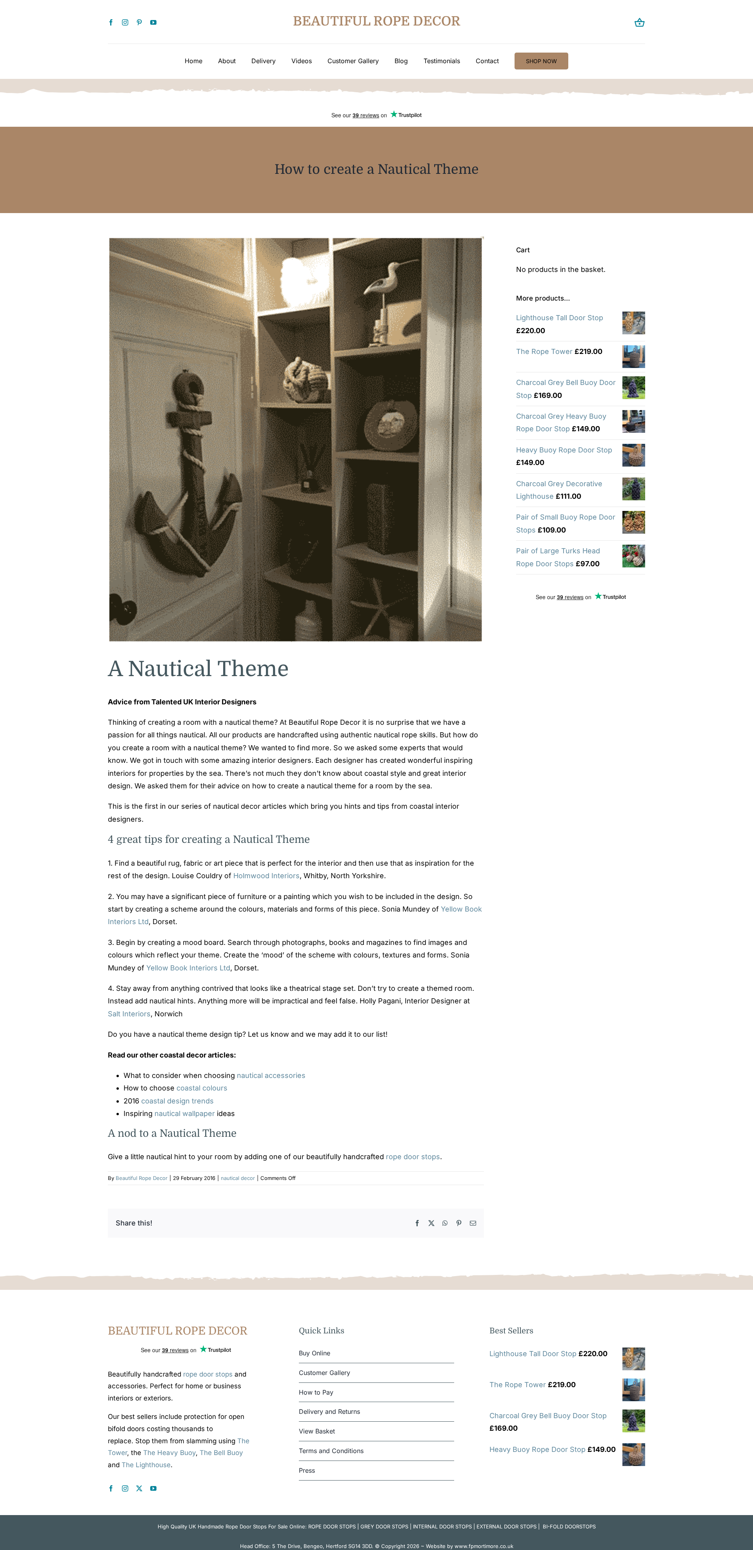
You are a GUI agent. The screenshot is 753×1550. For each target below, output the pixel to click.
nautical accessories (271, 1075)
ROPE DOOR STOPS (332, 1526)
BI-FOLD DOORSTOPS (569, 1526)
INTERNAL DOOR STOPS (442, 1526)
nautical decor (238, 1178)
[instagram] (125, 22)
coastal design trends (177, 1101)
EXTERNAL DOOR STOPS (507, 1526)
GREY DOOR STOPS (384, 1526)
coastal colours (201, 1088)
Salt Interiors (129, 1014)
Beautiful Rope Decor (141, 1178)
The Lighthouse (146, 1465)
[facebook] (111, 22)
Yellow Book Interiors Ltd (188, 968)
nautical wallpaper (185, 1113)
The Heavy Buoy (169, 1453)
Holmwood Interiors (266, 876)
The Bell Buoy (221, 1453)
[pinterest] (139, 22)
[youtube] (153, 22)
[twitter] (139, 1488)
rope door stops (413, 1156)
